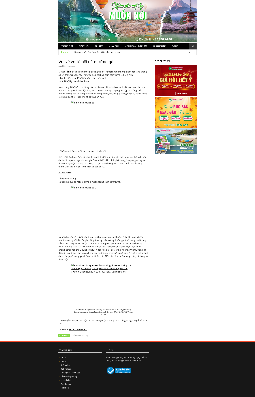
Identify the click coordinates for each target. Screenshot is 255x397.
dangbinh (61, 66)
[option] (134, 52)
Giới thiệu (84, 46)
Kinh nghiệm (159, 46)
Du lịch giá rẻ (64, 172)
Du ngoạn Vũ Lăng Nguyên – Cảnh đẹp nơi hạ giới (97, 52)
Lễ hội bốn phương (80, 335)
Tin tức (99, 46)
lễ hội (68, 71)
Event (175, 46)
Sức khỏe (65, 387)
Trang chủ (67, 46)
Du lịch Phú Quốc (78, 329)
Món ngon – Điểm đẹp (136, 46)
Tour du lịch (66, 380)
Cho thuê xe (66, 384)
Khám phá (114, 46)
